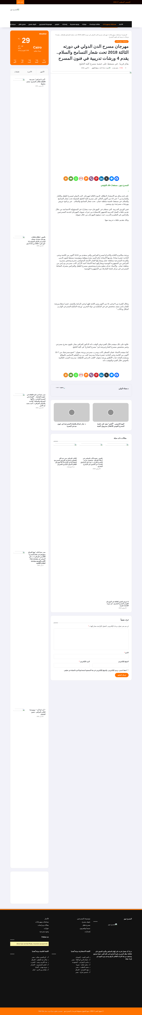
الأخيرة (29, 72)
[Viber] (91, 178)
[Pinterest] (96, 178)
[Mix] (86, 178)
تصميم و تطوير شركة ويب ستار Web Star (50, 1011)
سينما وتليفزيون (10, 24)
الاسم (126, 652)
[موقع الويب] (68, 392)
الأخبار (121, 24)
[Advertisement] (92, 12)
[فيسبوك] (116, 929)
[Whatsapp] (76, 178)
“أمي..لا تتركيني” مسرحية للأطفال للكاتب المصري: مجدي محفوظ (36, 82)
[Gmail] (81, 178)
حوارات (84, 24)
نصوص (57, 24)
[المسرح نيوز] (14, 9)
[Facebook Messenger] (111, 178)
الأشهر (42, 72)
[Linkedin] (101, 178)
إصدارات (64, 24)
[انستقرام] (109, 929)
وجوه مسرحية (74, 24)
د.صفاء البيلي (95, 68)
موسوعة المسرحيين (45, 24)
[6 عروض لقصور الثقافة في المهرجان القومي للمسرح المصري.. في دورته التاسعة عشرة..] (117, 521)
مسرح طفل (22, 24)
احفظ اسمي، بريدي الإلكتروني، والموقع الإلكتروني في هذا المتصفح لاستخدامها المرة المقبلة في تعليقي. (95, 670)
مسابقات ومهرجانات (109, 24)
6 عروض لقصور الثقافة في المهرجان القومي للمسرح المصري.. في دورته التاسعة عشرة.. (117, 603)
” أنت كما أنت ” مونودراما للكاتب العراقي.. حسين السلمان (37, 712)
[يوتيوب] (111, 929)
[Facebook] (116, 178)
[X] (106, 178)
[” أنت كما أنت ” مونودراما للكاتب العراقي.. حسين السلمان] (19, 787)
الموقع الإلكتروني (123, 661)
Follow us (45, 937)
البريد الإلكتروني (84, 661)
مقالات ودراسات (94, 24)
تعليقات (16, 72)
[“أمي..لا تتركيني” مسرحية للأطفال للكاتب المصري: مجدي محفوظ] (19, 156)
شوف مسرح (32, 24)
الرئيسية (124, 35)
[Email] (71, 178)
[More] (65, 178)
